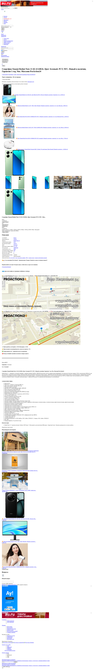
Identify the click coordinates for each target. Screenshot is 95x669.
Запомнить (4, 50)
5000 (15, 249)
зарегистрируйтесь (12, 584)
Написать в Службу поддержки (9, 663)
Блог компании (10, 622)
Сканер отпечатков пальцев (41, 257)
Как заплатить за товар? (12, 631)
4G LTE (13, 257)
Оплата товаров (5, 652)
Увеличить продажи (11, 628)
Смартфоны (24, 74)
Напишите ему (31, 81)
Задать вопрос (5, 222)
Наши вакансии (10, 620)
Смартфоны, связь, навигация (14, 74)
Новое (15, 237)
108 (14, 250)
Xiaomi (15, 239)
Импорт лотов (10, 630)
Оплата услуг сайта (6, 644)
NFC (27, 257)
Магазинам (9, 638)
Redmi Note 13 (17, 240)
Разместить (3, 35)
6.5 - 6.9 (15, 246)
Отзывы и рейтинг (11, 632)
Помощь (4, 625)
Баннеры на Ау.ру (11, 635)
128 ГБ (15, 243)
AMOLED (16, 247)
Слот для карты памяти (20, 257)
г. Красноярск (5, 74)
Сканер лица (31, 257)
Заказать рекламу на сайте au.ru (9, 611)
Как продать (10, 627)
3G (10, 257)
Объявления (9, 636)
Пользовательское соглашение (8, 659)
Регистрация (4, 55)
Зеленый (15, 244)
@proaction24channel (6, 266)
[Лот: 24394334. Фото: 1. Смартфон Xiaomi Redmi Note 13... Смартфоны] (15, 175)
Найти (3, 28)
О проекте (4, 619)
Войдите (4, 584)
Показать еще (5, 569)
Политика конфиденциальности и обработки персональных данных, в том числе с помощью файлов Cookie (26, 660)
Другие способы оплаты (10, 650)
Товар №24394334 (31, 74)
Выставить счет (10, 639)
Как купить (9, 626)
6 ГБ (15, 242)
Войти (2, 53)
